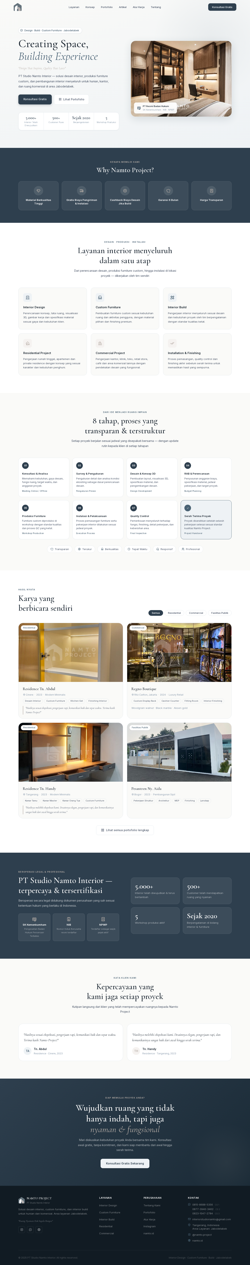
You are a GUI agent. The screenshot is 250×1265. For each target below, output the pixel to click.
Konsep (90, 7)
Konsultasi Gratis (222, 7)
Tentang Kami (152, 1205)
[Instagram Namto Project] (21, 1229)
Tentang (156, 7)
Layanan (74, 7)
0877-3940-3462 (206, 1209)
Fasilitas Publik (219, 612)
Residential (174, 612)
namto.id (149, 1233)
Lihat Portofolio (73, 99)
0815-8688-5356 (205, 1204)
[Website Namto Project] (39, 1229)
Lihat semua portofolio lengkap (127, 830)
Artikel (123, 7)
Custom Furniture (109, 1212)
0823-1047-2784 (206, 1213)
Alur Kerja (139, 7)
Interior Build (106, 1219)
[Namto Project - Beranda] (18, 7)
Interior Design (108, 1205)
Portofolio (107, 7)
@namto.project (202, 1234)
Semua (156, 612)
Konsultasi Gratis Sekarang (125, 1163)
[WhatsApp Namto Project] (30, 1229)
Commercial (196, 612)
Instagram (150, 1226)
